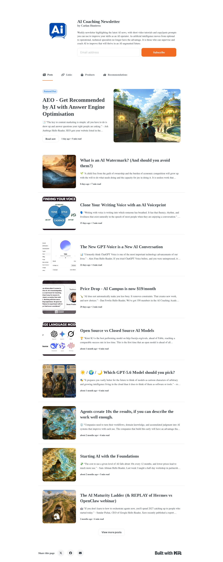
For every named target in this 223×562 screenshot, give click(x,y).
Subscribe (159, 52)
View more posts (112, 532)
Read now (50, 139)
